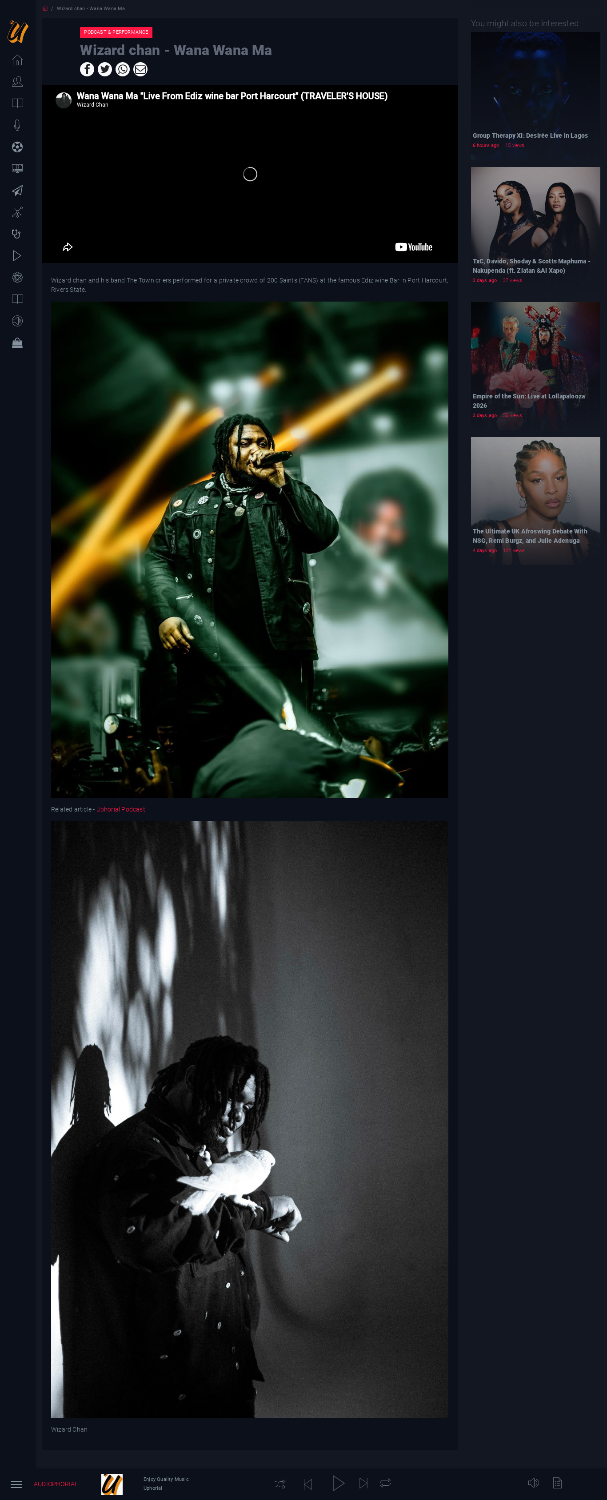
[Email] (140, 69)
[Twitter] (105, 69)
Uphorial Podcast (121, 809)
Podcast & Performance (116, 32)
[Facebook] (87, 69)
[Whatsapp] (123, 69)
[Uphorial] (112, 1484)
